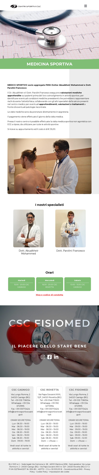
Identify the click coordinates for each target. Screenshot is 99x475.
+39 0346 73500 (51, 400)
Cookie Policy (42, 472)
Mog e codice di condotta (49, 295)
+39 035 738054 (22, 400)
